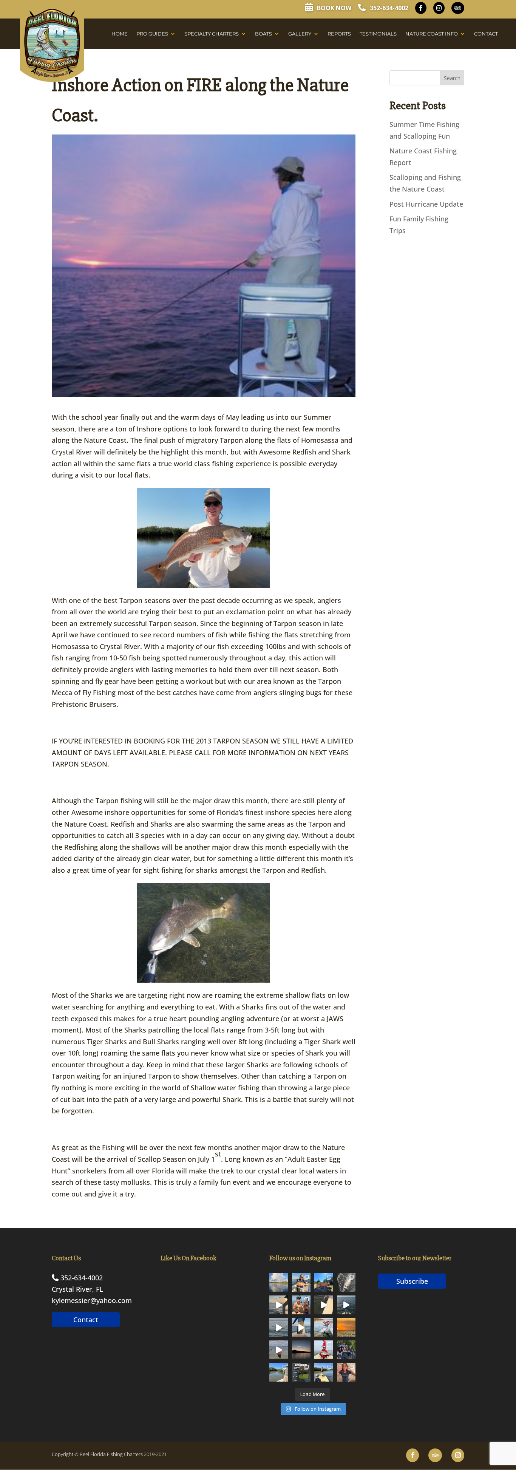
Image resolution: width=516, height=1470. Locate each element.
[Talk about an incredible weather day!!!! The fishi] (323, 1372)
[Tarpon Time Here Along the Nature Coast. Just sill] (278, 1327)
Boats (263, 34)
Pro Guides (152, 34)
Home (119, 34)
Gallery (299, 34)
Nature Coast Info (431, 34)
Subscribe (412, 1281)
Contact (486, 34)
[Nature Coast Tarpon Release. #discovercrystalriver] (323, 1304)
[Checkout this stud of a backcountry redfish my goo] (278, 1372)
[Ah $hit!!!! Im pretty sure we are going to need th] (278, 1304)
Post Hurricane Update (426, 204)
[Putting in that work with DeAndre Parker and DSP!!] (301, 1372)
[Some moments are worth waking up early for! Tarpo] (301, 1327)
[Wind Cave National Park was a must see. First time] (323, 1282)
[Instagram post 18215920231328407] (346, 1304)
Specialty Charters (211, 34)
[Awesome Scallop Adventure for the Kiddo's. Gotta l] (301, 1304)
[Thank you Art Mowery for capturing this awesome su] (346, 1327)
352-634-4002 (388, 8)
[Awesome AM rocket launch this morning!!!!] (301, 1349)
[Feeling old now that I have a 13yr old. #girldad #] (346, 1372)
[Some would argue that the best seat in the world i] (346, 1282)
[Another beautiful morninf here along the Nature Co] (278, 1282)
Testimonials (378, 34)
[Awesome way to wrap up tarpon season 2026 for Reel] (323, 1327)
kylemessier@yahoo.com (92, 1300)
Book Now (333, 8)
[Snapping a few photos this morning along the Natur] (301, 1282)
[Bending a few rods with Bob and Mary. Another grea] (323, 1349)
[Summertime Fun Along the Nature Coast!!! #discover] (278, 1349)
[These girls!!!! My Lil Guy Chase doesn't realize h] (346, 1349)
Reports (339, 34)
